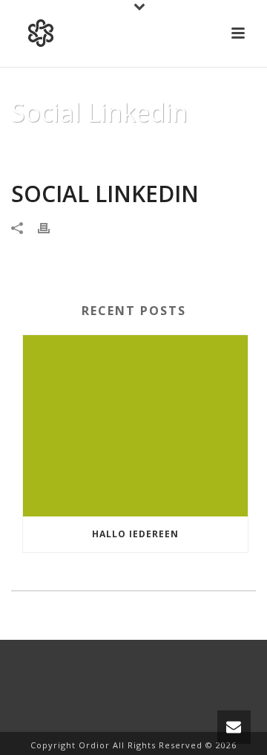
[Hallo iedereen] (135, 425)
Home (37, 150)
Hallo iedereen (135, 534)
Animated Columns (108, 150)
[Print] (51, 227)
